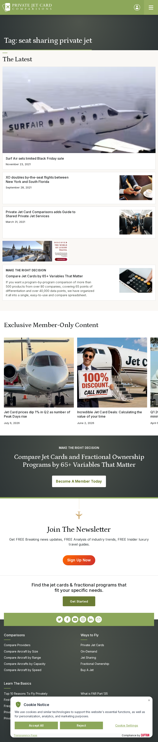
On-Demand (89, 651)
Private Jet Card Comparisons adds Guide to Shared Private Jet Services (41, 214)
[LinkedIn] (90, 619)
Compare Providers (17, 645)
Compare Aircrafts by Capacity (24, 663)
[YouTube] (75, 619)
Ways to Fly (90, 635)
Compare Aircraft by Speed (22, 670)
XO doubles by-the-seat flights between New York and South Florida (37, 179)
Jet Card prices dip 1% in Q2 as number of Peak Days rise (37, 414)
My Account (137, 7)
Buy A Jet (87, 670)
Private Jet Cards (92, 645)
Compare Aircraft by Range (22, 657)
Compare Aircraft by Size (21, 651)
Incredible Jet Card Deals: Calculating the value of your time (109, 414)
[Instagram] (83, 619)
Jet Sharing (88, 657)
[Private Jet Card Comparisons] (66, 7)
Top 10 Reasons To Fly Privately (26, 693)
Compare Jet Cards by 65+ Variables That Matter (44, 276)
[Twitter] (59, 619)
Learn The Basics (17, 683)
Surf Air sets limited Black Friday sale (35, 158)
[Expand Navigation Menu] (151, 7)
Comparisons (14, 635)
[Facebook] (67, 619)
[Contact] (98, 619)
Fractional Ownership (95, 663)
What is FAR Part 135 (94, 693)
